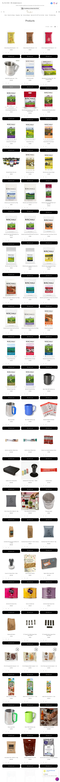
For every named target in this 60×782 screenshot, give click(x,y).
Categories (18, 15)
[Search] (4, 12)
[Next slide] (37, 501)
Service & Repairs (26, 15)
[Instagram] (54, 3)
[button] (51, 26)
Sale (21, 15)
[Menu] (1, 12)
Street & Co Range (11, 15)
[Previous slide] (23, 501)
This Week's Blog (52, 15)
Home (6, 15)
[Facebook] (51, 3)
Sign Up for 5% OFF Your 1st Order (37, 15)
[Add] (18, 45)
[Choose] (37, 75)
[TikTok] (57, 3)
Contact (46, 15)
